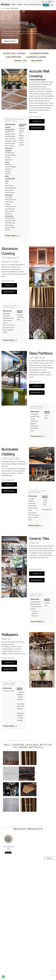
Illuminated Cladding (36, 57)
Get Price (8, 852)
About (38, 4)
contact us (36, 121)
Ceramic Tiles (20, 61)
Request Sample (10, 41)
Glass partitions (13, 57)
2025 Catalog (32, 4)
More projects (37, 128)
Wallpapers (36, 61)
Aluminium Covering (39, 53)
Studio (46, 5)
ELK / (2, 8)
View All (49, 858)
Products (13, 4)
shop (51, 5)
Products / (7, 8)
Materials (19, 4)
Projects (26, 4)
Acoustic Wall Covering (14, 53)
